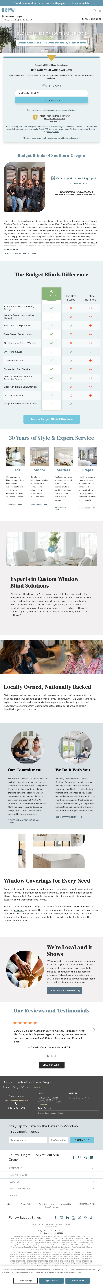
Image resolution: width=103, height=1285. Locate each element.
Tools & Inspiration (20, 1188)
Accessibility (66, 1204)
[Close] (99, 1270)
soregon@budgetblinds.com (16, 1100)
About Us (14, 1181)
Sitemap (10, 1204)
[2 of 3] (51, 1056)
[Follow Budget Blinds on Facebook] (73, 1157)
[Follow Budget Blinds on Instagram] (61, 1218)
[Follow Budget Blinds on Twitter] (79, 1218)
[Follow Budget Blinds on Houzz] (67, 1218)
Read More (12, 249)
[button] (11, 20)
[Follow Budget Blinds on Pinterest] (79, 1157)
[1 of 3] (48, 1056)
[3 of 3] (55, 1056)
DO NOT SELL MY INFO (87, 1204)
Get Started (51, 100)
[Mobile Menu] (100, 10)
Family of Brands (18, 1175)
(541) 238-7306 (93, 19)
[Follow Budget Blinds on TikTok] (91, 1218)
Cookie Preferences (52, 1207)
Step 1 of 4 (53, 85)
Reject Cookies (51, 1280)
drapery (19, 910)
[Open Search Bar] (95, 10)
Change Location (32, 1088)
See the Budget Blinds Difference (51, 419)
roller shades (82, 906)
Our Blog (14, 1195)
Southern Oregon (14, 16)
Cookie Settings (25, 1280)
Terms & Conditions (46, 1204)
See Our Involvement (63, 990)
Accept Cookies (77, 1280)
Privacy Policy (53, 131)
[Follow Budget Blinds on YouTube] (73, 1218)
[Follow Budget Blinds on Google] (91, 1157)
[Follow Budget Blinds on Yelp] (85, 1157)
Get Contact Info (26, 20)
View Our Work (51, 1065)
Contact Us (15, 1168)
